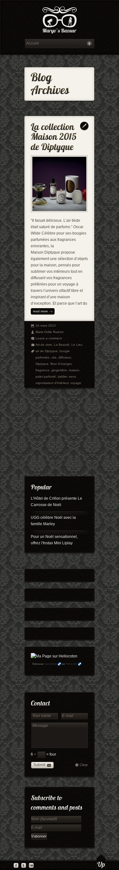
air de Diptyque (47, 351)
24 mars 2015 (46, 325)
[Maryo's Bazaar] (59, 20)
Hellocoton (71, 664)
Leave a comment (49, 338)
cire (53, 357)
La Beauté (61, 344)
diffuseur (64, 357)
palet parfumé (46, 376)
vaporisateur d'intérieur (52, 383)
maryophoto (50, 664)
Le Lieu (77, 344)
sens (72, 376)
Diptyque (42, 364)
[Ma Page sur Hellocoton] (54, 656)
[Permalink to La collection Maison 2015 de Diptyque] (55, 135)
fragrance (43, 370)
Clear (84, 765)
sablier (62, 376)
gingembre (59, 370)
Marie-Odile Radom (49, 332)
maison (74, 370)
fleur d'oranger (60, 364)
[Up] (101, 862)
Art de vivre (44, 344)
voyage (75, 383)
